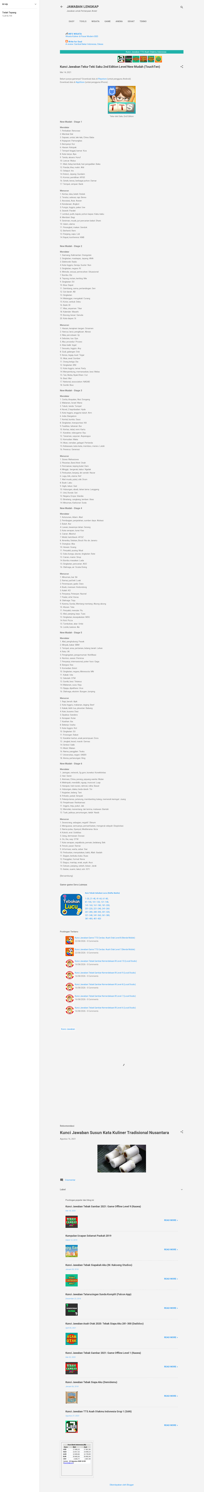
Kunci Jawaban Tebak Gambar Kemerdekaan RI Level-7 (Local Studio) (105, 996)
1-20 (87, 898)
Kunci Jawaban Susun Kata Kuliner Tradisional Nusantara (114, 1132)
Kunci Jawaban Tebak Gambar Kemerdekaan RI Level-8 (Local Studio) (105, 984)
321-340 (89, 915)
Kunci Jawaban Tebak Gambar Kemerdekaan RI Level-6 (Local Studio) (105, 1008)
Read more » (171, 1220)
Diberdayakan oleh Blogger (122, 1485)
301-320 (105, 912)
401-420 (97, 918)
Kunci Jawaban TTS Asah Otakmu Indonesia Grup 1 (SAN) (99, 1411)
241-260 (105, 908)
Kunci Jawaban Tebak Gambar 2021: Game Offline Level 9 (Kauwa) (103, 1206)
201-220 (89, 908)
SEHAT (131, 21)
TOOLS (82, 21)
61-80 (105, 898)
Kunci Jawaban (68, 1029)
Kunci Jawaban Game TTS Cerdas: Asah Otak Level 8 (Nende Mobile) (105, 938)
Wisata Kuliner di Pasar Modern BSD (82, 36)
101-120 (96, 902)
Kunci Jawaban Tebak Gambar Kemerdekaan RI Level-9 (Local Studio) (105, 973)
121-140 (104, 902)
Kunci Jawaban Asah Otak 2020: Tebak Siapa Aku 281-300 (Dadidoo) (105, 1323)
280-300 (97, 912)
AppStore (80, 82)
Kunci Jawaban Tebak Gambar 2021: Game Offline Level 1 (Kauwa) (103, 1352)
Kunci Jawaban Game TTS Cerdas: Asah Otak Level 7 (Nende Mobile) (105, 949)
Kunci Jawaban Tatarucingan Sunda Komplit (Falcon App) (98, 1294)
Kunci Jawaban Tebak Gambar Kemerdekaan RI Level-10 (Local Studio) (106, 961)
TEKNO (143, 21)
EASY (71, 21)
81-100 (88, 902)
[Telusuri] (181, 7)
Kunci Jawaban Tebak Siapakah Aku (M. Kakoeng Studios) (99, 1265)
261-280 (89, 912)
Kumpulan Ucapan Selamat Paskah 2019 (88, 1235)
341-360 (97, 915)
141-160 (89, 905)
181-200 (105, 905)
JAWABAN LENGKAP (83, 7)
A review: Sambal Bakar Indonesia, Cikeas (84, 44)
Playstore (102, 79)
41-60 (99, 898)
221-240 (97, 908)
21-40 (92, 898)
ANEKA (119, 21)
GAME (107, 21)
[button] (181, 67)
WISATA (95, 21)
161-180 (97, 905)
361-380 (105, 915)
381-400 (89, 918)
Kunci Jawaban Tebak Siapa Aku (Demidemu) (91, 1382)
